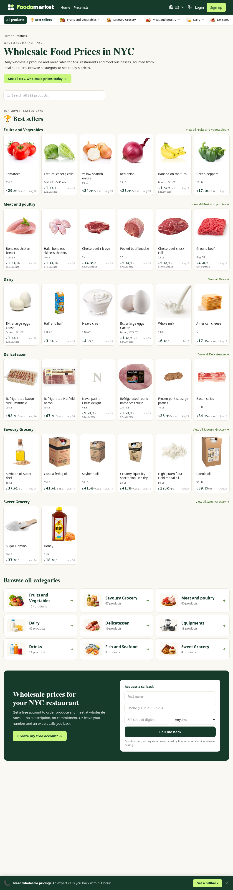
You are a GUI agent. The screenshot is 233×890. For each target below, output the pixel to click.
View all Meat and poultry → (210, 204)
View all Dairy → (218, 279)
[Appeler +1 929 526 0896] (190, 7)
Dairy (196, 20)
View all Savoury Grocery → (211, 429)
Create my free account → (39, 736)
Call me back (170, 731)
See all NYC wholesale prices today (37, 79)
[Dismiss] (226, 883)
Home (65, 7)
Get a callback (207, 883)
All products (15, 20)
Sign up (216, 7)
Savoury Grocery (124, 20)
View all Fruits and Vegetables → (207, 130)
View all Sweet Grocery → (212, 502)
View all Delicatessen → (213, 354)
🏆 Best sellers (41, 20)
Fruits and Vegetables (81, 20)
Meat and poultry (164, 20)
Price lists (81, 7)
